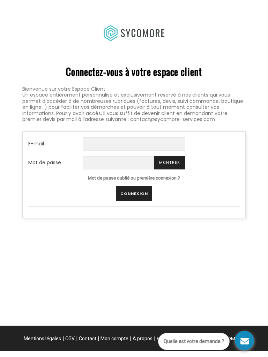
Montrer (169, 162)
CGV (70, 338)
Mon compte (114, 338)
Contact (87, 338)
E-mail (36, 143)
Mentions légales (42, 338)
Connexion (134, 193)
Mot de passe (44, 162)
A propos (142, 338)
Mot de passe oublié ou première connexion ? (134, 178)
